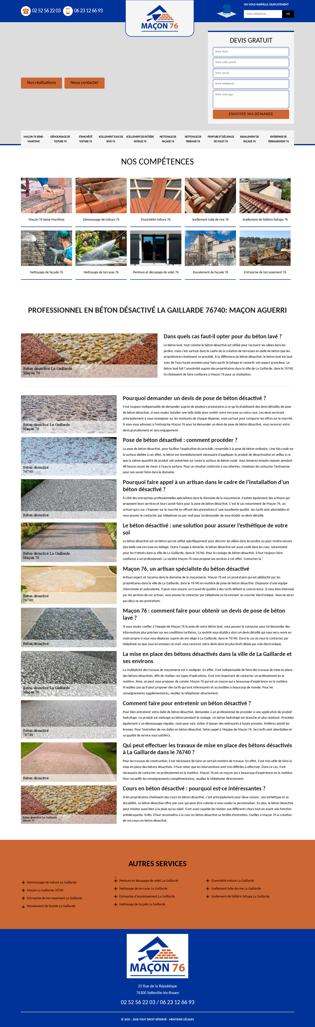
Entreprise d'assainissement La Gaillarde (147, 896)
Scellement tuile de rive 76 (111, 139)
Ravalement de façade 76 (249, 139)
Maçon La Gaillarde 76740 (45, 890)
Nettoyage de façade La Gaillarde (142, 904)
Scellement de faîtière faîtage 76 (140, 139)
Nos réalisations (41, 83)
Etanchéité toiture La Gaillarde (232, 881)
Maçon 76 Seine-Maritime (34, 139)
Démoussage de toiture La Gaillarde (52, 882)
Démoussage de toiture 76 (60, 139)
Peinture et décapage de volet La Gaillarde (148, 881)
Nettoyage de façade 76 (168, 139)
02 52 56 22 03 (46, 11)
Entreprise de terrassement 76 (278, 139)
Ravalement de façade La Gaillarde (51, 906)
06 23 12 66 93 (88, 11)
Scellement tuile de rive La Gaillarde (236, 889)
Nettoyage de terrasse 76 (193, 139)
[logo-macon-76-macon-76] (157, 956)
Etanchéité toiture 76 (85, 139)
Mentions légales (181, 1019)
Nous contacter (84, 83)
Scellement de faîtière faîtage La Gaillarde (240, 896)
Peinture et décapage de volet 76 (221, 139)
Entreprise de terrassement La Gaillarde (54, 898)
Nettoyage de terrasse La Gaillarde (143, 889)
